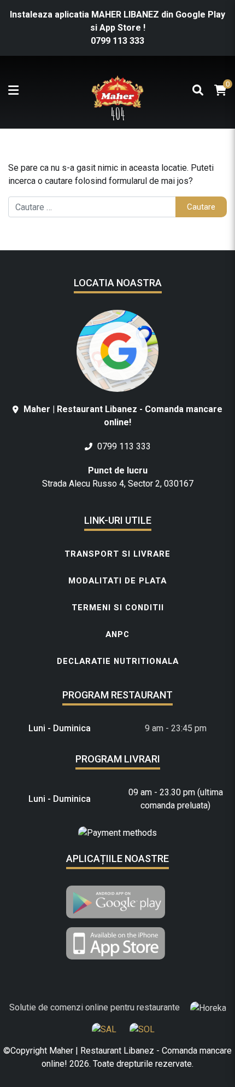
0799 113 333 (117, 41)
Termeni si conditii (118, 607)
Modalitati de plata (117, 581)
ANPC (117, 634)
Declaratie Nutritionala (118, 661)
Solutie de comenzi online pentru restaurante (95, 1007)
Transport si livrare (117, 554)
